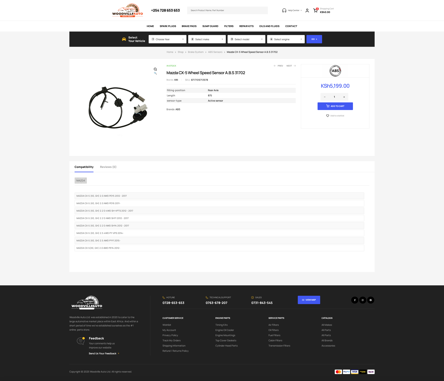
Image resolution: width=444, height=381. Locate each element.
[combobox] (167, 39)
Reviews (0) (108, 167)
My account (169, 330)
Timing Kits (221, 324)
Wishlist (167, 324)
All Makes (327, 324)
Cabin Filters (275, 340)
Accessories (328, 345)
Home (170, 52)
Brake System (196, 52)
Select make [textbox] (202, 39)
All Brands (327, 340)
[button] (155, 71)
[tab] (87, 166)
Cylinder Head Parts (226, 345)
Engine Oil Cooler (224, 330)
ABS (176, 79)
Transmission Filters (279, 345)
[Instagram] (362, 300)
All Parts (326, 330)
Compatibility (84, 167)
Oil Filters (273, 330)
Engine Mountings (225, 335)
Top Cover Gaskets (225, 340)
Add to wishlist (337, 115)
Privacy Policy (170, 335)
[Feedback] (80, 341)
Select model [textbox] (242, 39)
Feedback (96, 338)
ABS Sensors (215, 52)
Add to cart (337, 106)
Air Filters (273, 324)
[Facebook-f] (354, 300)
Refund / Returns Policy (176, 350)
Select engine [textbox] (281, 39)
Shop (180, 52)
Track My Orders (172, 340)
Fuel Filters (274, 335)
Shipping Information (174, 345)
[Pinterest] (370, 300)
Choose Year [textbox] (163, 39)
